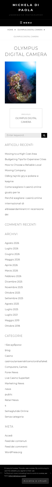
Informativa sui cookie (17, 476)
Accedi (8, 435)
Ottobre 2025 (12, 292)
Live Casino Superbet (17, 378)
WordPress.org (13, 452)
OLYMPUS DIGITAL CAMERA (30, 30)
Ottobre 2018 (12, 326)
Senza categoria (14, 416)
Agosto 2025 (12, 303)
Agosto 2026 (12, 243)
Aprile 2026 (11, 265)
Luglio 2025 (11, 309)
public (8, 394)
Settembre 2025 (14, 298)
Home (10, 30)
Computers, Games (16, 367)
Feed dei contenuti (16, 441)
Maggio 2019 (12, 320)
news (8, 389)
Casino (9, 356)
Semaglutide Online (16, 411)
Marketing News (14, 383)
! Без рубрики (13, 345)
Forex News (11, 372)
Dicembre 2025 (13, 281)
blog (7, 350)
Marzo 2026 (11, 270)
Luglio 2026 (11, 248)
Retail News (11, 400)
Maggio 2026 (12, 259)
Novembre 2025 (14, 287)
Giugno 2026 (12, 254)
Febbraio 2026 (13, 276)
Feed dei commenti (16, 446)
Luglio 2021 (11, 314)
